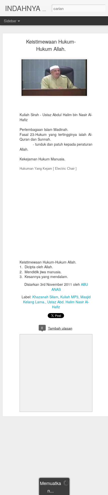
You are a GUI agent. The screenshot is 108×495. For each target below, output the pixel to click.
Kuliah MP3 (69, 296)
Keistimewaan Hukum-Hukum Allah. (51, 45)
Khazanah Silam (45, 296)
